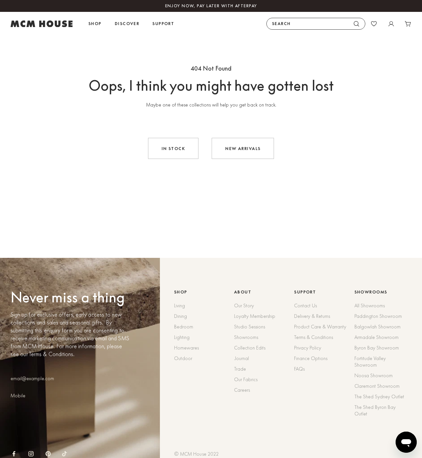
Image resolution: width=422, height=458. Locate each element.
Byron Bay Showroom (376, 348)
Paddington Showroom (378, 316)
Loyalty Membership (254, 316)
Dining (180, 316)
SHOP (180, 292)
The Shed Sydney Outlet (379, 397)
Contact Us (305, 306)
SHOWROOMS (370, 292)
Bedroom (183, 327)
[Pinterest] (48, 453)
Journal (241, 358)
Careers (242, 390)
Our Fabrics (245, 379)
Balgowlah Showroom (377, 327)
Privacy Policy (307, 348)
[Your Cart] (408, 24)
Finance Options (310, 358)
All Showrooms (369, 306)
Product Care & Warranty (320, 327)
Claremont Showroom (377, 386)
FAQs (299, 369)
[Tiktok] (64, 453)
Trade (240, 369)
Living (179, 306)
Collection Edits (249, 348)
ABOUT (242, 292)
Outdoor (183, 358)
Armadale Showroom (376, 337)
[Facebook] (14, 453)
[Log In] (391, 24)
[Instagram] (31, 453)
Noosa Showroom (373, 376)
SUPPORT (305, 292)
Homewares (186, 348)
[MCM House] (42, 23)
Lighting (182, 337)
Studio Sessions (249, 327)
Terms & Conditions (313, 337)
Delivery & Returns (312, 316)
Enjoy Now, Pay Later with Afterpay (211, 5)
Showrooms (246, 337)
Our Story (244, 306)
